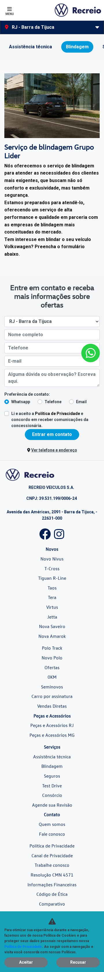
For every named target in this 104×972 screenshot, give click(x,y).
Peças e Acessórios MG (52, 735)
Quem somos (52, 824)
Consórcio (52, 795)
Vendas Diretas (52, 706)
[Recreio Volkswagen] (77, 10)
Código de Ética (52, 894)
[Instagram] (59, 533)
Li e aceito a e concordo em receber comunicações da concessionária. (49, 419)
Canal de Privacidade (52, 855)
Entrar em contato (52, 434)
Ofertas (52, 667)
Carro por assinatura (52, 696)
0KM (52, 677)
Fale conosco (52, 834)
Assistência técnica (52, 756)
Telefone (53, 401)
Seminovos (52, 687)
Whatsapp (20, 401)
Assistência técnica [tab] (30, 46)
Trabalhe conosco (52, 865)
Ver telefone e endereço (54, 450)
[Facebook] (45, 533)
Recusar (78, 962)
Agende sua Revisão (52, 805)
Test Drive (52, 786)
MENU (9, 14)
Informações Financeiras (52, 884)
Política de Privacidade (57, 413)
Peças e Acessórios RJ (52, 725)
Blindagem (52, 766)
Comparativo (52, 904)
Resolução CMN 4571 (52, 875)
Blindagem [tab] (77, 46)
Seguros (52, 776)
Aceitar (26, 962)
